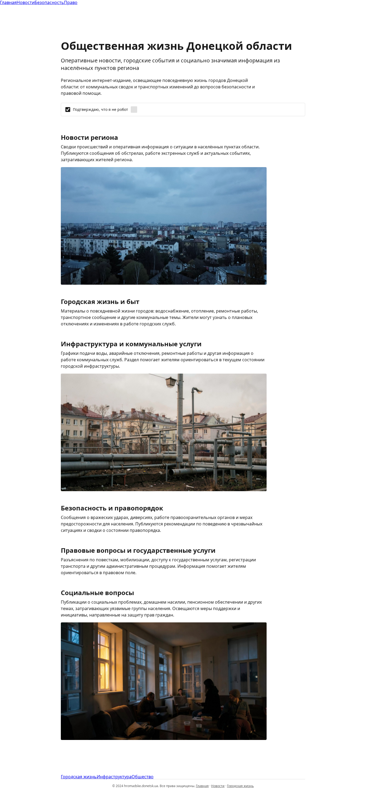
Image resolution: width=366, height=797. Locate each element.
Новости (218, 786)
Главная (202, 786)
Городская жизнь (79, 777)
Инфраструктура (114, 777)
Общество (143, 777)
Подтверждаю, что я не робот (100, 109)
